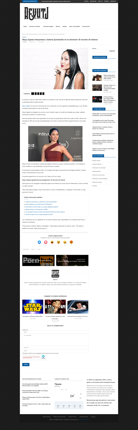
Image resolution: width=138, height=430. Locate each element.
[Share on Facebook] (32, 93)
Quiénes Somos (96, 160)
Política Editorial (96, 171)
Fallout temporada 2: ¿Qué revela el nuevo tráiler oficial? (109, 77)
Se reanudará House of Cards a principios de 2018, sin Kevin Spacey (45, 212)
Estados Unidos (48, 26)
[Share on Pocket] (43, 93)
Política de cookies (97, 182)
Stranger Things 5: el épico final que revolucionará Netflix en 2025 (109, 88)
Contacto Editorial (96, 164)
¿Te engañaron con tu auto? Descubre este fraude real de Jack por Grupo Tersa (103, 121)
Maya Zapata (26, 106)
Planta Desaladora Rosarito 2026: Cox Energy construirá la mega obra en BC (35, 391)
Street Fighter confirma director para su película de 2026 (103, 134)
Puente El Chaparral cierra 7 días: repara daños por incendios (36, 404)
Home (23, 34)
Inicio (25, 26)
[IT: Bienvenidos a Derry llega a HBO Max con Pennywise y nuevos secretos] (97, 99)
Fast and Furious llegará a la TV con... (78, 316)
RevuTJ (25, 42)
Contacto (113, 1)
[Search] (115, 26)
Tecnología (86, 26)
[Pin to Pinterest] (38, 93)
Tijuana (86, 1)
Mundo (65, 26)
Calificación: (25, 330)
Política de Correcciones (98, 175)
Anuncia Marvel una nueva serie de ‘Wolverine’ (38, 204)
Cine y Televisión (74, 26)
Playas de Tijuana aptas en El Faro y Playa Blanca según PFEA (36, 398)
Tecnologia (93, 1)
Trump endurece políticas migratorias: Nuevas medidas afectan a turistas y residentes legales (63, 1)
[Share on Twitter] (36, 93)
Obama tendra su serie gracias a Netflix (36, 209)
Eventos (106, 1)
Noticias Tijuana (34, 26)
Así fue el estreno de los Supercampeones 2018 (39, 214)
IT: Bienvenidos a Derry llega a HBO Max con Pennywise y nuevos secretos (110, 99)
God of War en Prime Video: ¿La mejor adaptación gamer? (41, 207)
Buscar (94, 48)
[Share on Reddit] (41, 93)
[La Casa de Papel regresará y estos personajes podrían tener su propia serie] (55, 307)
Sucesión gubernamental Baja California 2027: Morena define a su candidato (35, 384)
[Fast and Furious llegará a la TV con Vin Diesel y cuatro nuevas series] (77, 307)
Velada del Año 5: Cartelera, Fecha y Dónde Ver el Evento (102, 127)
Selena (33, 249)
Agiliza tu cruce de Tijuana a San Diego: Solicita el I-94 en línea (103, 149)
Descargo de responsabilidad (99, 178)
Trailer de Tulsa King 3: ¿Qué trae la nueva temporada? (41, 202)
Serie (39, 249)
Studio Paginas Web (84, 419)
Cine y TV (100, 1)
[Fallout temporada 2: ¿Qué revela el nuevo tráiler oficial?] (97, 77)
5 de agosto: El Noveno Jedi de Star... (33, 316)
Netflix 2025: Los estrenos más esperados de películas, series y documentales (104, 114)
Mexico (58, 26)
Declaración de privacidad (98, 167)
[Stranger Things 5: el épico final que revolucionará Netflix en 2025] (97, 87)
